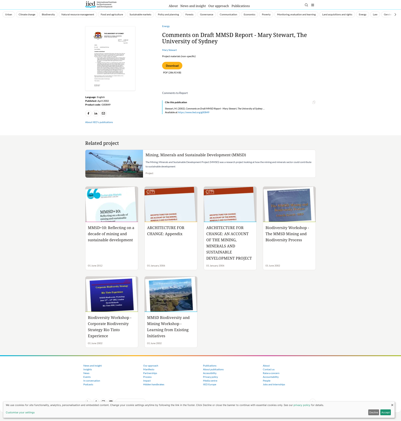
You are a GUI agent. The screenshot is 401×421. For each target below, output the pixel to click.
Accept (385, 412)
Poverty (266, 14)
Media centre (210, 380)
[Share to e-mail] (103, 113)
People (266, 380)
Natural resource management (77, 14)
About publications (213, 369)
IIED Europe (209, 384)
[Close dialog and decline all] (392, 403)
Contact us (269, 369)
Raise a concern (271, 373)
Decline (373, 412)
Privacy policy (210, 376)
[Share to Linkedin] (96, 113)
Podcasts (88, 384)
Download (172, 65)
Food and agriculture (112, 14)
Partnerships (150, 373)
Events (87, 376)
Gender (388, 14)
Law (375, 14)
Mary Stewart (169, 49)
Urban (8, 14)
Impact (147, 380)
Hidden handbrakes (153, 384)
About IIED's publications (99, 122)
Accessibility (209, 373)
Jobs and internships (274, 384)
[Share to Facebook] (88, 113)
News (86, 373)
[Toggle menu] (313, 5)
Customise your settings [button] (20, 412)
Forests (189, 14)
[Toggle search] (306, 5)
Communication (228, 14)
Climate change (27, 14)
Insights (87, 369)
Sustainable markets (140, 14)
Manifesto (148, 369)
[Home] (101, 4)
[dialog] (199, 409)
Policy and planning (168, 14)
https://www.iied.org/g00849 (193, 112)
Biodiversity (48, 14)
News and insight (193, 6)
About (173, 6)
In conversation (91, 380)
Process (147, 376)
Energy (362, 14)
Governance (206, 14)
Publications (241, 6)
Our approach (218, 6)
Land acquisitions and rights (337, 14)
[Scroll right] (395, 14)
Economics (249, 14)
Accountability (271, 376)
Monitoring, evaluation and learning (296, 14)
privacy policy (302, 405)
